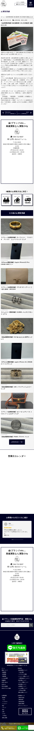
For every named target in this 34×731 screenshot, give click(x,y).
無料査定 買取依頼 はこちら (25, 711)
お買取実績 (17, 20)
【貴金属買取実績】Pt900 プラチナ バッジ (15, 436)
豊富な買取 (24, 20)
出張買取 (17, 202)
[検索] (31, 625)
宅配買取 (28, 202)
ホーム (2, 17)
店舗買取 (6, 202)
